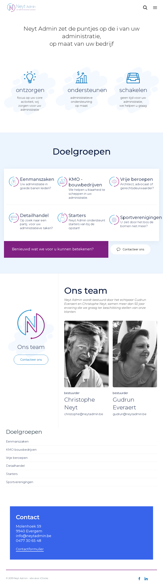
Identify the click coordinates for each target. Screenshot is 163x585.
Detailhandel (15, 466)
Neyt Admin (21, 578)
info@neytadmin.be (33, 536)
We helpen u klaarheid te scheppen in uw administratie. (87, 188)
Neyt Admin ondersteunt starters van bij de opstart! (87, 221)
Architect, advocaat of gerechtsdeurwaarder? (137, 183)
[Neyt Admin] (21, 7)
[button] (130, 249)
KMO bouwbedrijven (21, 449)
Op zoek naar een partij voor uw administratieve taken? (36, 221)
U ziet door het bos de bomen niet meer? (141, 221)
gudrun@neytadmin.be (130, 414)
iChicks (44, 578)
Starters (11, 474)
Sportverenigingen (19, 482)
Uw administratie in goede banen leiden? (37, 183)
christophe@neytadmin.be (83, 414)
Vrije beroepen (17, 458)
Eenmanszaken (17, 441)
